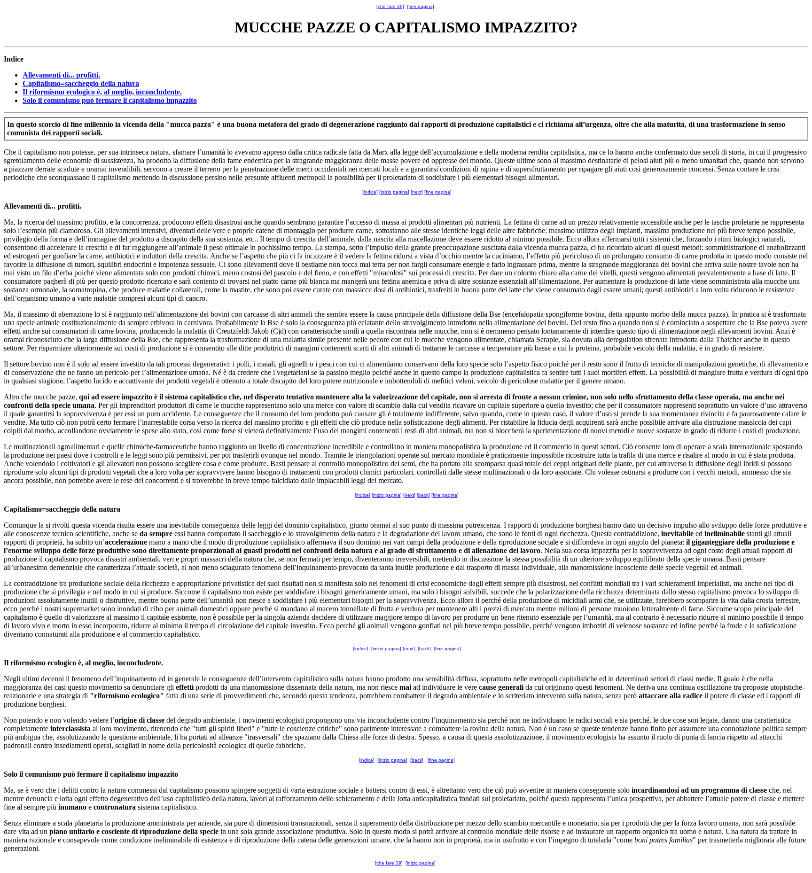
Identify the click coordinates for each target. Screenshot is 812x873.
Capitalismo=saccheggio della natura (81, 83)
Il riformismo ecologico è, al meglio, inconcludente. (102, 92)
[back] (423, 495)
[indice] (370, 192)
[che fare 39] (390, 6)
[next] (417, 192)
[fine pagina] (420, 6)
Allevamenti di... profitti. (61, 75)
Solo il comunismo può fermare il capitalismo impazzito (110, 100)
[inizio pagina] (394, 192)
